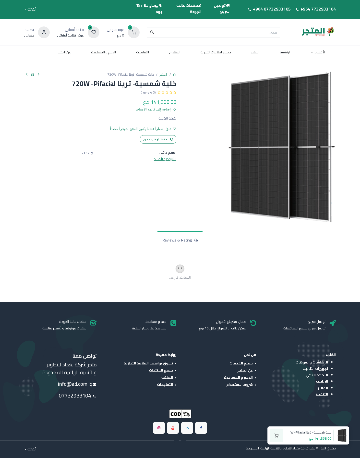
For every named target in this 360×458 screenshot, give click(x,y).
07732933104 (75, 395)
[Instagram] (159, 428)
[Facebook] (201, 428)
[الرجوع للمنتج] (33, 74)
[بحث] (152, 32)
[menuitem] (318, 53)
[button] (180, 440)
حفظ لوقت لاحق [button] (155, 139)
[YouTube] (173, 428)
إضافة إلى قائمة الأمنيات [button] (153, 109)
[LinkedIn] (187, 428)
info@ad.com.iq (75, 384)
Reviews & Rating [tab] (177, 240)
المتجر (163, 74)
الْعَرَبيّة (31, 9)
